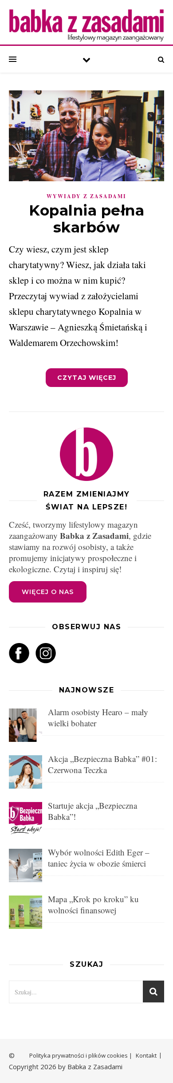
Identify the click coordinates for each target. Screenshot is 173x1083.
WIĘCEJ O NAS (48, 592)
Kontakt (146, 1055)
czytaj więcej (86, 378)
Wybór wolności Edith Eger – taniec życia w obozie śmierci (98, 858)
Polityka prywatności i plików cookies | (80, 1055)
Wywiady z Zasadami (86, 196)
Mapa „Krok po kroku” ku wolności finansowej (93, 904)
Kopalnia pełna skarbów (86, 218)
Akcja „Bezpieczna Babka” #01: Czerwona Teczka (102, 764)
